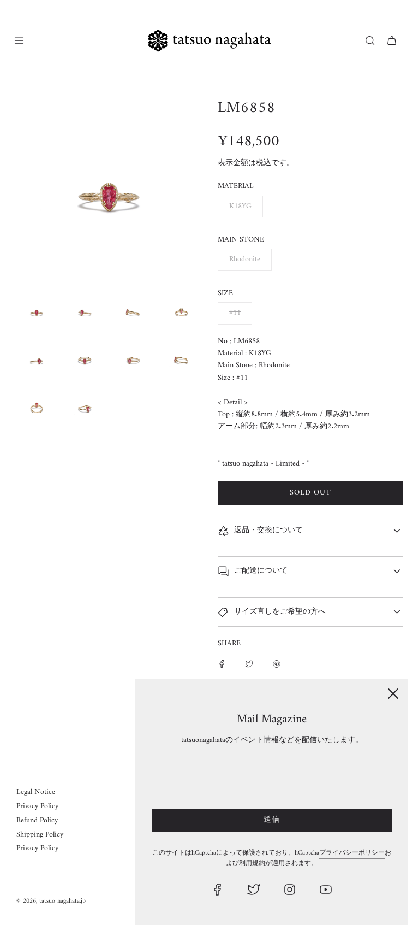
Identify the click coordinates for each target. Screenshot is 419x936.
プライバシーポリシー (352, 853)
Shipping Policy (39, 834)
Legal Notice (35, 792)
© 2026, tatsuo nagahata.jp (51, 901)
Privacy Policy (37, 806)
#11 (235, 313)
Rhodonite (244, 259)
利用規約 (252, 863)
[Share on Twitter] (249, 664)
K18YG (240, 206)
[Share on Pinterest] (276, 664)
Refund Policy (37, 820)
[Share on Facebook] (222, 664)
